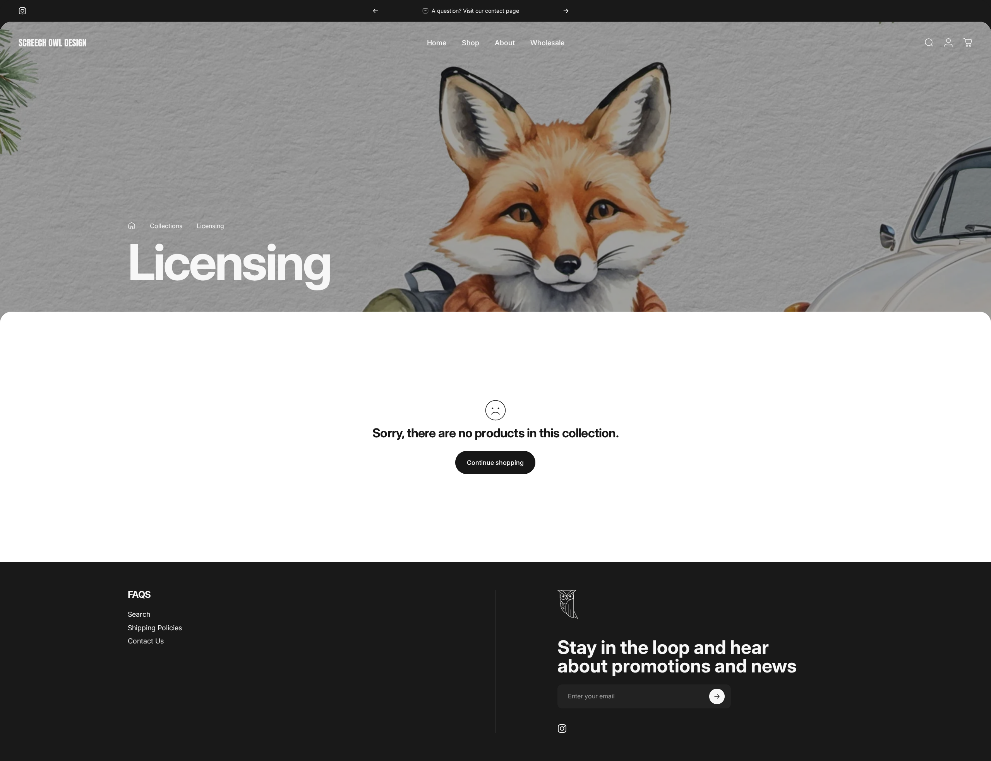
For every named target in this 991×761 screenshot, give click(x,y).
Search (139, 614)
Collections (166, 226)
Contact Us (146, 641)
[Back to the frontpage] (131, 226)
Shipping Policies (155, 628)
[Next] (565, 11)
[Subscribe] (717, 696)
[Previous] (375, 11)
